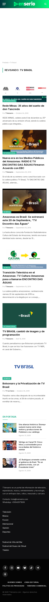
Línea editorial (31, 582)
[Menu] (4, 4)
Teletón (6, 550)
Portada (5, 62)
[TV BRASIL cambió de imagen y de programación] (24, 315)
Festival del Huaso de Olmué (14, 546)
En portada (9, 417)
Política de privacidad (13, 586)
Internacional (9, 101)
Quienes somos (15, 582)
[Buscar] (45, 4)
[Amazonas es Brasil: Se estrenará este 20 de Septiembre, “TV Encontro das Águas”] (24, 201)
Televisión (7, 512)
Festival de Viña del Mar (12, 542)
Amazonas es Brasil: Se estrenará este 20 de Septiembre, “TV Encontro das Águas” (23, 220)
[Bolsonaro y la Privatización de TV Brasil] (24, 367)
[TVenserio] (24, 4)
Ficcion (5, 520)
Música (5, 516)
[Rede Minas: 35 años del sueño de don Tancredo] (24, 90)
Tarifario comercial (36, 586)
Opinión (6, 528)
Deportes (6, 532)
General (7, 212)
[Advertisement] (24, 35)
